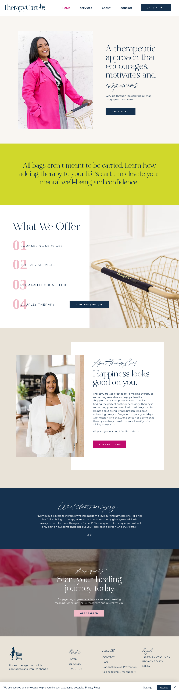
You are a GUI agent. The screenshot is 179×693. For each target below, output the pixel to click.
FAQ (105, 662)
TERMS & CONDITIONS (156, 656)
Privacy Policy (92, 687)
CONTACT (108, 657)
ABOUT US (75, 668)
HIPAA (146, 666)
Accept (164, 687)
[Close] (175, 687)
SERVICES (75, 663)
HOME (73, 658)
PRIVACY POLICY (152, 661)
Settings (147, 687)
